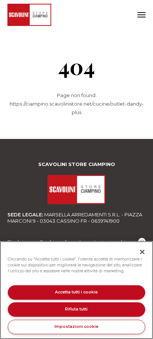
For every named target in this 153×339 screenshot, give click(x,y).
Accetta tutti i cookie (76, 292)
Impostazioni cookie (76, 326)
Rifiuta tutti (76, 309)
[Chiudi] (142, 252)
